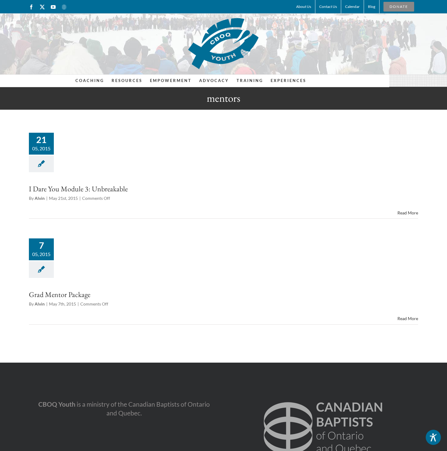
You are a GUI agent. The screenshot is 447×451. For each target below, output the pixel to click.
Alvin (40, 198)
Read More (407, 212)
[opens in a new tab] (323, 392)
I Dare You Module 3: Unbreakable (78, 188)
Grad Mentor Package (59, 294)
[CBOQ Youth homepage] (223, 43)
